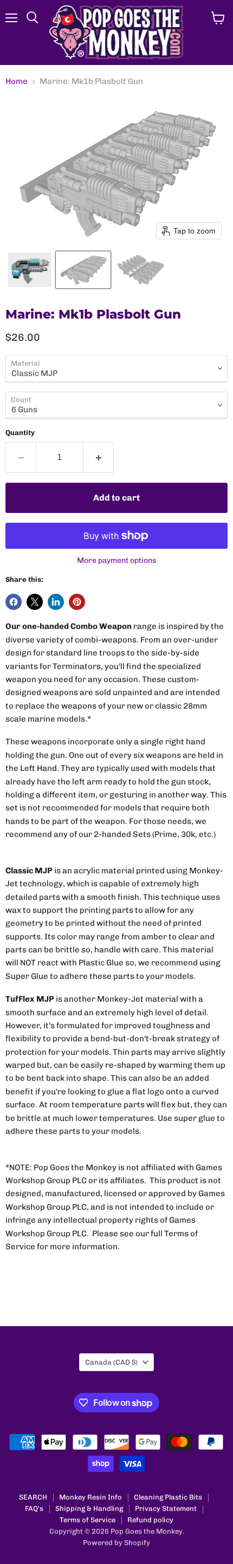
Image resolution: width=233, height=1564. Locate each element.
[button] (30, 269)
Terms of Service (87, 1520)
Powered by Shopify (116, 1543)
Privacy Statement (166, 1508)
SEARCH (33, 1497)
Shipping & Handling (89, 1508)
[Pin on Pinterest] (77, 602)
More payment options (117, 560)
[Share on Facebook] (13, 602)
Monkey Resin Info (90, 1497)
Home (16, 81)
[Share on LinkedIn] (56, 602)
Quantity (20, 433)
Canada (111, 1362)
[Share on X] (35, 602)
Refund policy (150, 1520)
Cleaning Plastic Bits (168, 1497)
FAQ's (34, 1508)
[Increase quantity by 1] (98, 457)
